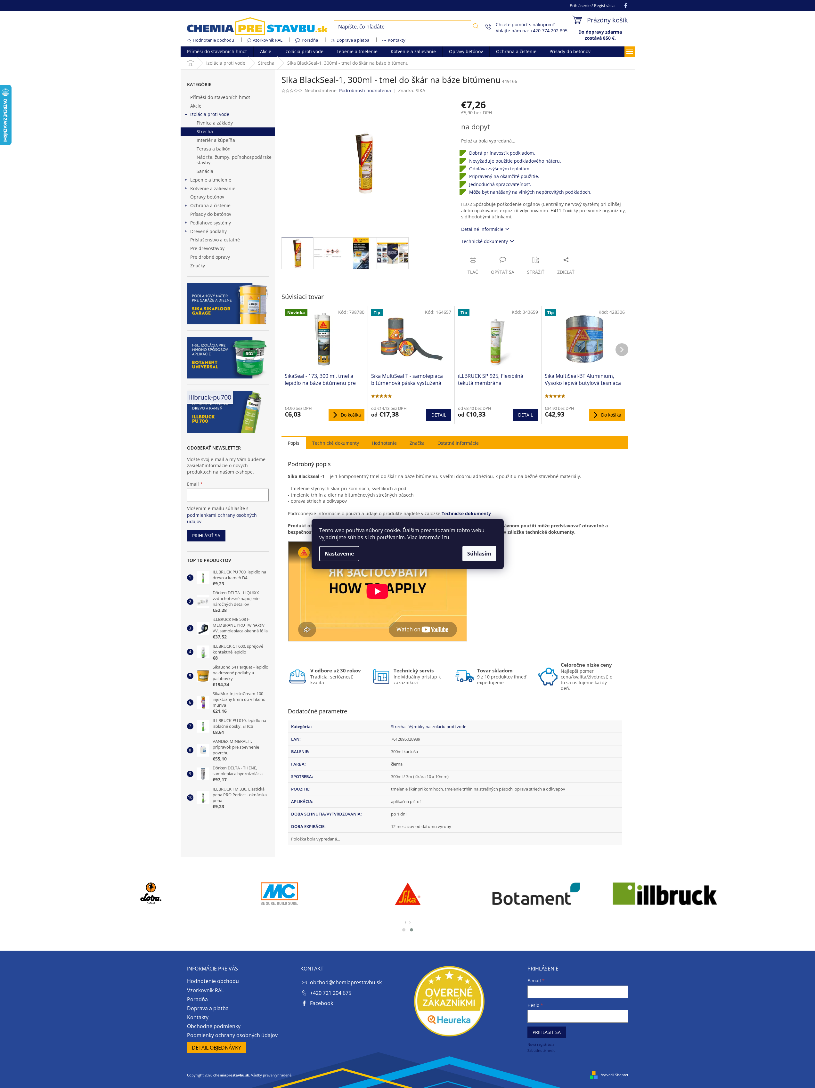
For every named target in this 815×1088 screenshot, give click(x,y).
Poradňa (310, 40)
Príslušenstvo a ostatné (215, 240)
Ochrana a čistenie (210, 205)
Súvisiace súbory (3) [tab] (335, 442)
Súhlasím (479, 553)
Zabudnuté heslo (541, 1050)
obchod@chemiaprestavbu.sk (346, 982)
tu (446, 537)
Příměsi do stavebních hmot (220, 97)
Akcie (195, 106)
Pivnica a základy (215, 123)
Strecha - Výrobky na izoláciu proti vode (428, 726)
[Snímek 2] (411, 930)
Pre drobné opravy (210, 257)
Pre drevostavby (207, 248)
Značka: (411, 90)
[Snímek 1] (404, 930)
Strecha (205, 131)
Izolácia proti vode (209, 114)
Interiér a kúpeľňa (216, 140)
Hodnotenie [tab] (384, 443)
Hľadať (476, 25)
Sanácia (205, 171)
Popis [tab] (293, 443)
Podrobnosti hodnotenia (365, 90)
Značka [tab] (417, 443)
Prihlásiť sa (206, 535)
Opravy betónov (207, 197)
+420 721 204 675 (330, 992)
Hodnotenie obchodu (213, 40)
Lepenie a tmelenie (210, 180)
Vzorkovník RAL (267, 40)
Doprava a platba (353, 40)
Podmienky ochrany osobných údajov (232, 1035)
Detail (438, 415)
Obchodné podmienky (213, 1026)
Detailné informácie (482, 229)
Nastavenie (339, 553)
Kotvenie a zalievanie (212, 188)
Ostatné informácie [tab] (458, 443)
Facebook (321, 1003)
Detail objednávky (216, 1047)
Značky (197, 266)
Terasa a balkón (214, 149)
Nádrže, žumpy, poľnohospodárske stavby (234, 160)
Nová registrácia (540, 1044)
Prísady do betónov (210, 214)
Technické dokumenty (484, 241)
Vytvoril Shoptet (614, 1074)
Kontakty (396, 40)
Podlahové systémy (210, 223)
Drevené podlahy (208, 231)
